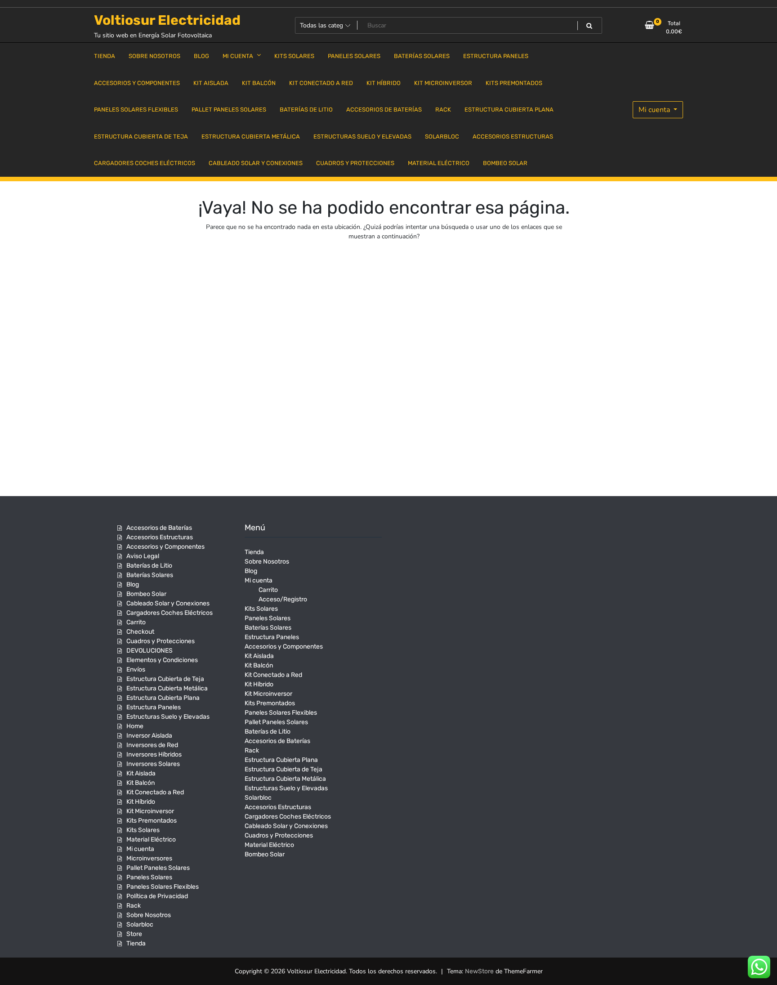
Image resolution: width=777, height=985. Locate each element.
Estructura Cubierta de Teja (165, 679)
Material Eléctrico (151, 839)
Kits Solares (143, 830)
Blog (132, 584)
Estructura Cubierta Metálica (167, 688)
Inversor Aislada (149, 735)
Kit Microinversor (150, 811)
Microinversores (149, 858)
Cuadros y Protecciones (160, 641)
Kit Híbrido (140, 802)
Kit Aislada (141, 773)
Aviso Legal (142, 556)
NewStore (479, 971)
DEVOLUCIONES (149, 650)
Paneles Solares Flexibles (162, 887)
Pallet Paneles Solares (158, 868)
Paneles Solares (149, 877)
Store (134, 934)
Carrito (136, 622)
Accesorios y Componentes (165, 547)
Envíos (135, 669)
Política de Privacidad (157, 896)
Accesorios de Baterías (159, 528)
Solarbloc (139, 924)
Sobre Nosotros (148, 915)
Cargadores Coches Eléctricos (169, 613)
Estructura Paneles (153, 707)
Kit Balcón (140, 783)
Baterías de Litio (149, 565)
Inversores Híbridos (154, 754)
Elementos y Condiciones (162, 660)
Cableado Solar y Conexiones (168, 603)
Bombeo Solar (146, 594)
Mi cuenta (655, 110)
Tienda (136, 943)
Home (134, 726)
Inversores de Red (152, 745)
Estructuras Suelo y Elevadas (168, 717)
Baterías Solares (149, 575)
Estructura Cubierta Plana (163, 698)
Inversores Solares (153, 764)
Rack (133, 905)
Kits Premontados (151, 820)
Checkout (140, 632)
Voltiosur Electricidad (167, 20)
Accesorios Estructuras (159, 537)
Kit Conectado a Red (155, 792)
